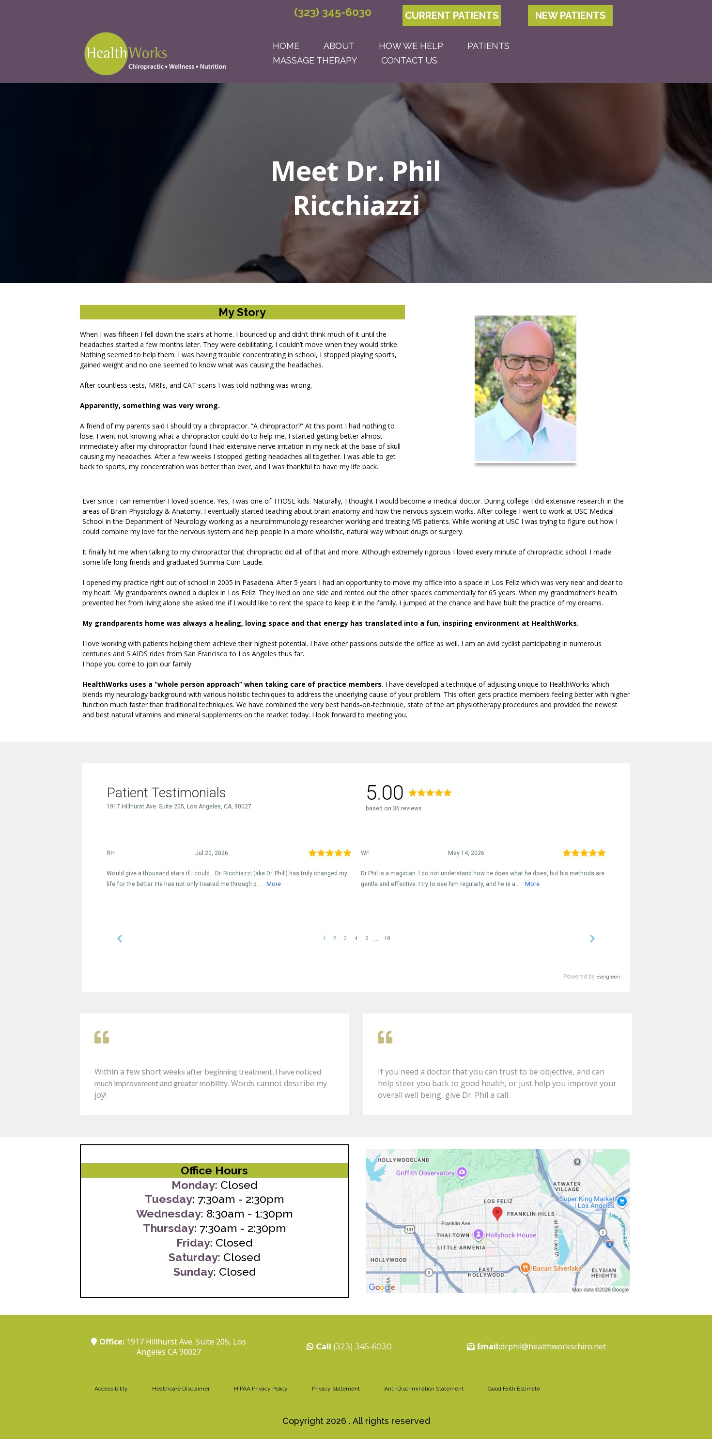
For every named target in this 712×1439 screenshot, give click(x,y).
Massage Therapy (315, 60)
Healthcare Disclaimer (181, 1388)
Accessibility (111, 1388)
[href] (498, 1221)
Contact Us (409, 60)
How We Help (411, 46)
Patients (488, 46)
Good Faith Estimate (514, 1388)
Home (286, 46)
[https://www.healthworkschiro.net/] (155, 53)
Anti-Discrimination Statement (424, 1388)
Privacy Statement (336, 1388)
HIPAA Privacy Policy (261, 1388)
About (339, 46)
